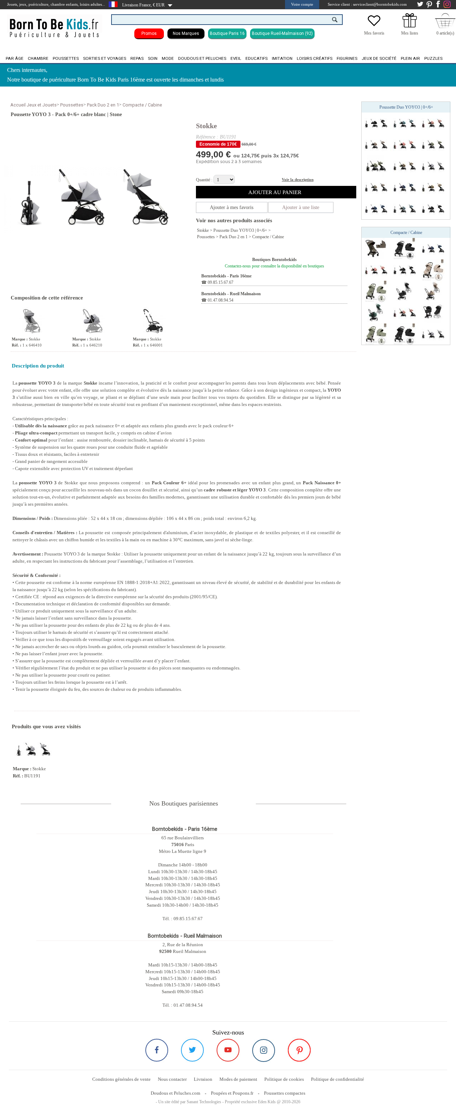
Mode (168, 58)
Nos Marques (186, 33)
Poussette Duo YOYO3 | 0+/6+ (240, 230)
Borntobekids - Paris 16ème (226, 275)
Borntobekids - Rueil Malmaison (231, 293)
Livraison (203, 1079)
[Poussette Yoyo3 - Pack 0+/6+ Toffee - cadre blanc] (433, 186)
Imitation (282, 58)
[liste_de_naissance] (410, 26)
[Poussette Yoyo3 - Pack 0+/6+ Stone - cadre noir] (433, 165)
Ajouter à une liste (300, 207)
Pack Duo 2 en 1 (103, 105)
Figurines (347, 58)
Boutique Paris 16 (227, 33)
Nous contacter (172, 1079)
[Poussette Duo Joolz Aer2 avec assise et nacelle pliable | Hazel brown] (376, 248)
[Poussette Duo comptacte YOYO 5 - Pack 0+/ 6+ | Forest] (376, 312)
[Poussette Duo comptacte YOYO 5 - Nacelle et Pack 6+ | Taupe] (433, 290)
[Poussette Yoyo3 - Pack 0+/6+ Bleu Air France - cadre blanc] (376, 208)
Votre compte (302, 4)
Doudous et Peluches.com (175, 1093)
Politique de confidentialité (337, 1079)
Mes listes (409, 33)
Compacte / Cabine (142, 105)
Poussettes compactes (284, 1093)
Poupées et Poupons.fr (232, 1093)
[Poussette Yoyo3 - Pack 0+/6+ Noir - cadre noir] (433, 208)
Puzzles (433, 58)
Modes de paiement (238, 1079)
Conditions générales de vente (121, 1079)
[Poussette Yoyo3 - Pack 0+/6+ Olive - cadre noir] (433, 144)
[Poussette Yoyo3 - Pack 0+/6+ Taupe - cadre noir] (376, 186)
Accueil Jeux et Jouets (33, 105)
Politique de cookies (284, 1079)
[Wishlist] (374, 26)
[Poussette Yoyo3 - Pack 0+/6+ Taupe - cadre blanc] (376, 144)
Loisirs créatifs (314, 58)
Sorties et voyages (104, 58)
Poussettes (66, 58)
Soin (152, 58)
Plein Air (410, 58)
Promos (149, 33)
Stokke (206, 126)
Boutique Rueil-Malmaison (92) (282, 33)
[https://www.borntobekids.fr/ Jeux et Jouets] (54, 23)
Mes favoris (374, 33)
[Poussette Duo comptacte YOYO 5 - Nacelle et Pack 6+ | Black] (404, 290)
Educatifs (256, 58)
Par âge (15, 58)
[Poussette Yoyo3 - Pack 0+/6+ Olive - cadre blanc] (376, 165)
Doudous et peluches (202, 58)
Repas (137, 58)
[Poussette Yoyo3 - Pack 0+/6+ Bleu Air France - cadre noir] (404, 186)
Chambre (38, 58)
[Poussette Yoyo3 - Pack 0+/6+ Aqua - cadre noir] (404, 122)
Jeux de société (379, 58)
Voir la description (298, 179)
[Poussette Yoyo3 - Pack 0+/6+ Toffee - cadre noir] (404, 165)
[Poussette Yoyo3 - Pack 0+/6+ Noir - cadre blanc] (376, 122)
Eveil (235, 58)
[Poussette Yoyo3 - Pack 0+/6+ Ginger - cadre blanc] (404, 144)
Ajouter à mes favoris (231, 207)
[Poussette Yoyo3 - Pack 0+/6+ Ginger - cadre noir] (433, 122)
